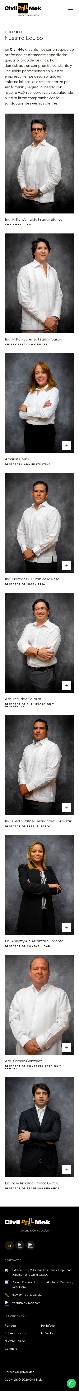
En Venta (47, 1333)
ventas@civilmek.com (26, 1303)
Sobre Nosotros (15, 1333)
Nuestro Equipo (15, 1341)
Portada (10, 1325)
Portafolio (48, 1325)
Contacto (11, 1348)
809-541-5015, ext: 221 (27, 1294)
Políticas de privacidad (19, 1372)
